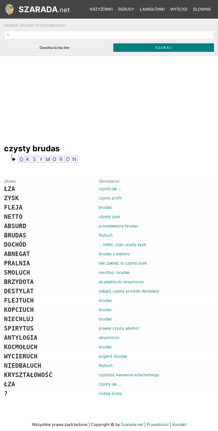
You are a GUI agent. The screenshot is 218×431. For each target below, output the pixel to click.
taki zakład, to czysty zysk (123, 263)
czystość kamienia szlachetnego (129, 374)
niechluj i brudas (114, 272)
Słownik (202, 9)
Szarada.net (132, 424)
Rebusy (126, 9)
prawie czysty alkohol (119, 328)
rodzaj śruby (110, 393)
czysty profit (110, 197)
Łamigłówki (152, 9)
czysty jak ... (110, 188)
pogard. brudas (113, 356)
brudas (105, 207)
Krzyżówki (101, 9)
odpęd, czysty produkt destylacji (129, 291)
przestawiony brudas (118, 225)
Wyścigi (178, 9)
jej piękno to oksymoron (121, 281)
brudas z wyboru (114, 253)
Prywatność (158, 424)
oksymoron (109, 337)
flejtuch (106, 235)
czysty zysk (109, 216)
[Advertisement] (101, 97)
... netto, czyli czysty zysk (122, 244)
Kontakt (179, 424)
